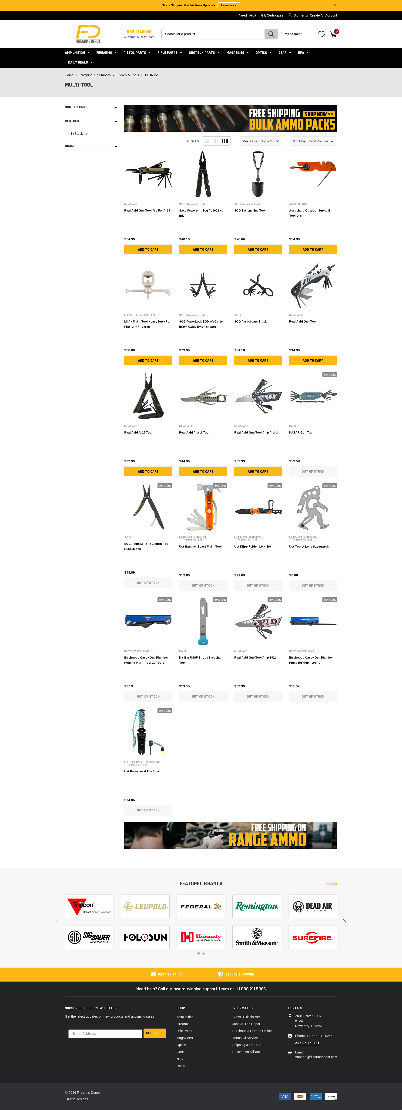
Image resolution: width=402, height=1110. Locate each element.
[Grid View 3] (215, 141)
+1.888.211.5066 (251, 989)
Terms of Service (245, 1038)
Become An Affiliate (246, 1052)
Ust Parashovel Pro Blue (141, 771)
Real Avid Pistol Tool (194, 432)
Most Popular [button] (310, 141)
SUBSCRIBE (155, 1033)
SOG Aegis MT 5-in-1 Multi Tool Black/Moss (146, 546)
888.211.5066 (139, 32)
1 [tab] (198, 953)
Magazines (235, 52)
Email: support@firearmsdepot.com (316, 1054)
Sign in (299, 15)
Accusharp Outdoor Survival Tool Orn (309, 213)
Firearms (104, 52)
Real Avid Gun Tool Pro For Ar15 (147, 210)
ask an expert (307, 1043)
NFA (301, 52)
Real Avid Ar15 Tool (138, 432)
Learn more (228, 5)
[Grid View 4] (225, 141)
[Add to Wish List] (170, 238)
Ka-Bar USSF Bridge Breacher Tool (200, 660)
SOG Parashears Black (250, 321)
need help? (247, 15)
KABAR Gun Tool (301, 432)
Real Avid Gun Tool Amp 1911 (255, 657)
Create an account (323, 15)
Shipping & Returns (246, 1045)
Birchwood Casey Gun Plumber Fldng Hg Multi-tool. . (311, 660)
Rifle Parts (167, 52)
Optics (261, 52)
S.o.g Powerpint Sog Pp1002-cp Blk (201, 213)
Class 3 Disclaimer (246, 1017)
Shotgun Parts (202, 52)
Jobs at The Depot (246, 1024)
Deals (181, 1066)
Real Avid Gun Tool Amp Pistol (256, 432)
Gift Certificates (272, 15)
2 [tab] (203, 953)
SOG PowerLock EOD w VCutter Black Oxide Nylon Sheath (201, 324)
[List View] (206, 141)
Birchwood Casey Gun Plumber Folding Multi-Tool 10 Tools (146, 660)
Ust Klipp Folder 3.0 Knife (252, 546)
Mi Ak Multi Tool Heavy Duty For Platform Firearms (147, 324)
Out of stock (313, 471)
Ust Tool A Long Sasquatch (308, 546)
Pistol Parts (135, 52)
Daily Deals (78, 62)
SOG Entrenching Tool (250, 210)
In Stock (79, 133)
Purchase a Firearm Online (252, 1031)
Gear (282, 52)
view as (193, 141)
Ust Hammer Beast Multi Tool (200, 546)
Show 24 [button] (258, 141)
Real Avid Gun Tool (303, 321)
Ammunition (75, 52)
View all (331, 883)
